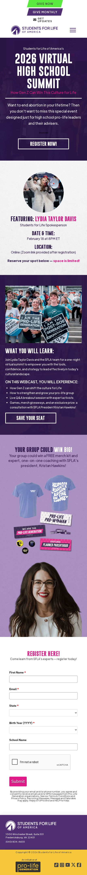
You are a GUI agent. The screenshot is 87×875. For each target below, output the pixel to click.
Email (14, 689)
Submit (18, 781)
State (14, 706)
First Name (17, 672)
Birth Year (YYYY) (22, 723)
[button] (73, 30)
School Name (18, 740)
